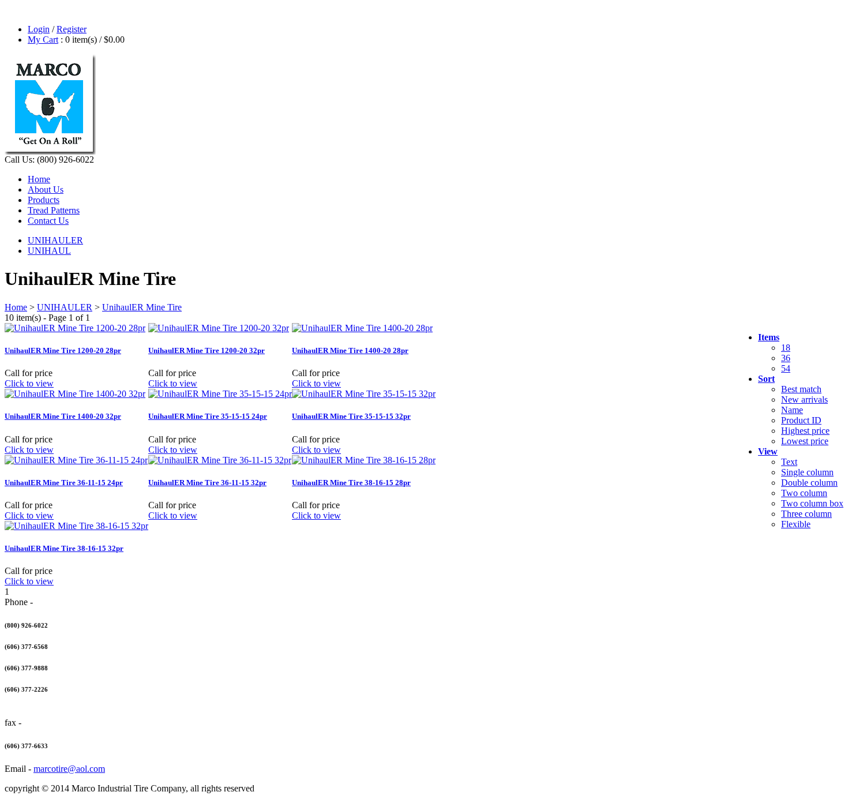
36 (785, 358)
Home (39, 179)
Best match (801, 389)
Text (789, 462)
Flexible (796, 524)
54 (785, 368)
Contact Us (48, 221)
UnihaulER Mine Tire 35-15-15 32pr (351, 416)
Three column (806, 514)
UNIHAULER (55, 240)
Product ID (801, 420)
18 (785, 347)
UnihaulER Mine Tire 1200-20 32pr (206, 350)
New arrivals (804, 399)
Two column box (812, 503)
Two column (804, 493)
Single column (807, 472)
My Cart (43, 39)
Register (72, 29)
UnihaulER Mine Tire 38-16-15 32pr (64, 548)
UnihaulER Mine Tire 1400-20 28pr (350, 350)
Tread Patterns (54, 210)
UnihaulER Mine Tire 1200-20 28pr (63, 350)
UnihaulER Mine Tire (142, 307)
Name (792, 410)
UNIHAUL (49, 251)
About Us (45, 189)
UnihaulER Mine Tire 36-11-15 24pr (64, 482)
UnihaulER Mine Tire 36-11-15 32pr (207, 482)
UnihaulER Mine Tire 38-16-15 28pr (351, 482)
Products (43, 200)
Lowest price (804, 441)
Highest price (805, 431)
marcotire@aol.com (69, 769)
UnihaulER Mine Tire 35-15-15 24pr (207, 416)
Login (39, 29)
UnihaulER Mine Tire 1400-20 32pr (63, 416)
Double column (809, 482)
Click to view (29, 383)
